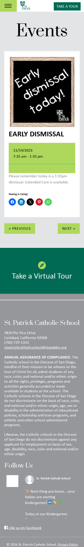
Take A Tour (67, 6)
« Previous (20, 228)
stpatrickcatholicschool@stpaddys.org (35, 347)
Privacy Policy (68, 544)
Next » (68, 228)
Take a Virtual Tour (42, 275)
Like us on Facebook (24, 527)
